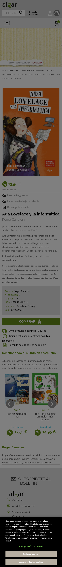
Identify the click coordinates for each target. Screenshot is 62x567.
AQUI (8, 541)
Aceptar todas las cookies (31, 562)
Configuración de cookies (31, 546)
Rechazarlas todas (31, 554)
